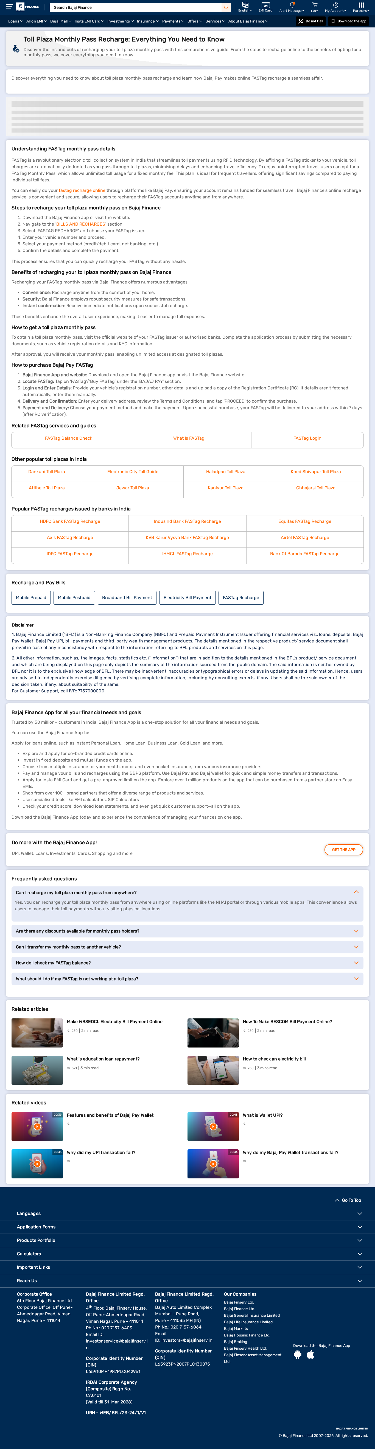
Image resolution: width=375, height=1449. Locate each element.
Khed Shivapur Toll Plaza (316, 471)
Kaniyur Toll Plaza (226, 487)
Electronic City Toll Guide (132, 471)
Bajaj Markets (236, 1328)
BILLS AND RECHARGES (80, 224)
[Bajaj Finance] (27, 6)
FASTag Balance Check (68, 438)
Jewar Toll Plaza (132, 487)
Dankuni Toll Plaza (46, 471)
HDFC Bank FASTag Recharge (70, 521)
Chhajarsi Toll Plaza (315, 487)
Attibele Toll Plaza (47, 487)
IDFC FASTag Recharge (70, 553)
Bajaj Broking (235, 1342)
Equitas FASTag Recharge (304, 521)
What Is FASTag (189, 438)
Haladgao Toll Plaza (225, 471)
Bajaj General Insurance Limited (252, 1315)
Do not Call (314, 21)
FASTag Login (307, 438)
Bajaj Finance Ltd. (239, 1309)
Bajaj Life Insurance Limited (248, 1322)
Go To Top (351, 1200)
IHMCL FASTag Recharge (187, 553)
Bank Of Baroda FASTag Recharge (305, 553)
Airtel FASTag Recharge (305, 537)
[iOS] (310, 1355)
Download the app (352, 21)
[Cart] (315, 5)
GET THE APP (344, 849)
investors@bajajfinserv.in (186, 1340)
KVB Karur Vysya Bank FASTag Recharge (187, 537)
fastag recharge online (82, 190)
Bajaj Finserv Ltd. (239, 1302)
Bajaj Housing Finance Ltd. (247, 1335)
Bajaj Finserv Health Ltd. (245, 1348)
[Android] (297, 1355)
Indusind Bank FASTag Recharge (187, 521)
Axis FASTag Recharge (70, 537)
